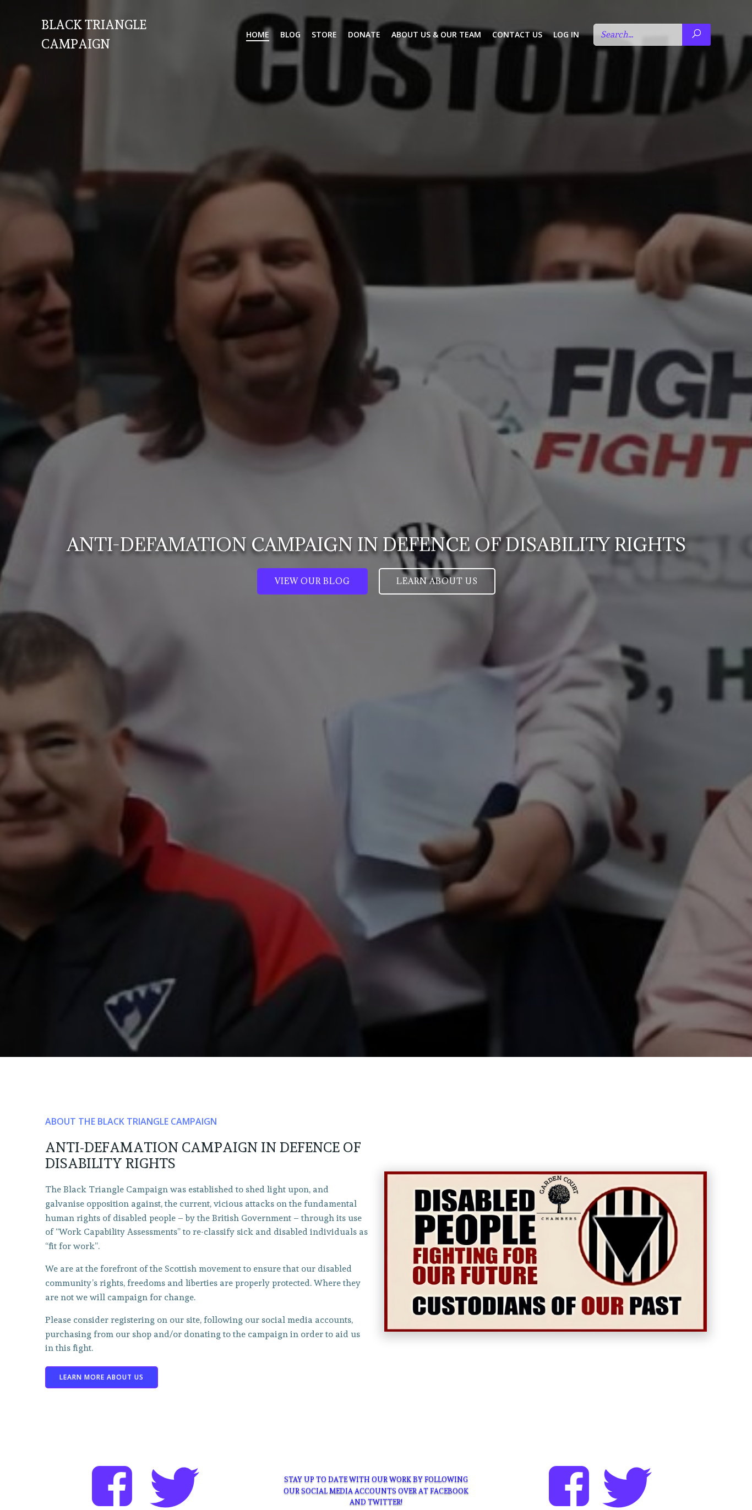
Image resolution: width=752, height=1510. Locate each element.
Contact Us (517, 34)
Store (324, 34)
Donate (364, 34)
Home (257, 34)
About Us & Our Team (436, 34)
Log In (566, 34)
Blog (290, 34)
